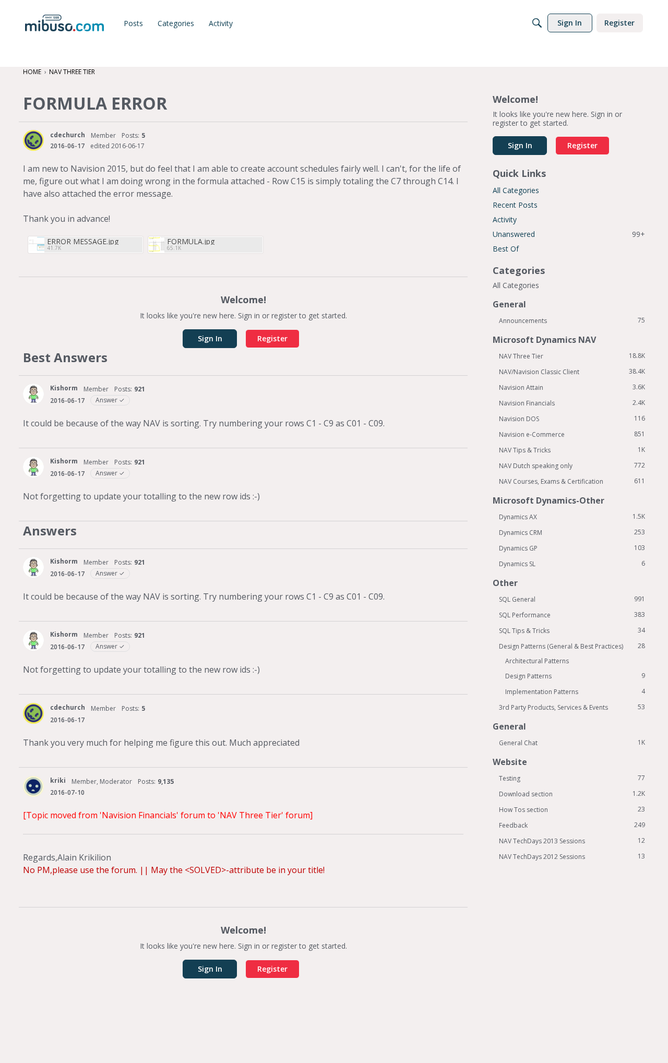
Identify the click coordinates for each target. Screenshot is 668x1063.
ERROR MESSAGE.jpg (82, 241)
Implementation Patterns (575, 691)
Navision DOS (572, 418)
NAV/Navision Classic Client (572, 371)
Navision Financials (572, 403)
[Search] (537, 23)
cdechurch (67, 134)
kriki (58, 780)
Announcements (572, 320)
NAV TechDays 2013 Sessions (572, 840)
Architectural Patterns (537, 661)
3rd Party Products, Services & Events (572, 707)
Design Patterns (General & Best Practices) (572, 646)
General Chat (572, 742)
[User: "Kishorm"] (33, 394)
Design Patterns (575, 675)
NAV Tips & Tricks (572, 450)
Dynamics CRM (572, 532)
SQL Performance (572, 614)
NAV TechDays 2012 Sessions (572, 856)
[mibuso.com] (64, 23)
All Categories (516, 190)
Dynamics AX (572, 516)
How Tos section (572, 809)
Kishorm (64, 388)
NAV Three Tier (572, 356)
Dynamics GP (572, 548)
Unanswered (569, 234)
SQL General (572, 599)
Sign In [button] (210, 338)
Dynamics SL (572, 563)
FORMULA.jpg (190, 241)
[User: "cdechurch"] (33, 140)
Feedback (572, 825)
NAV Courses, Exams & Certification (572, 481)
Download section (572, 793)
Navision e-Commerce (572, 434)
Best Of (506, 249)
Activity (505, 219)
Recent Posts (515, 205)
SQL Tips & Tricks (572, 630)
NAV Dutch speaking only (572, 465)
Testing (572, 778)
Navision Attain (572, 387)
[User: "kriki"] (33, 786)
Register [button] (272, 338)
